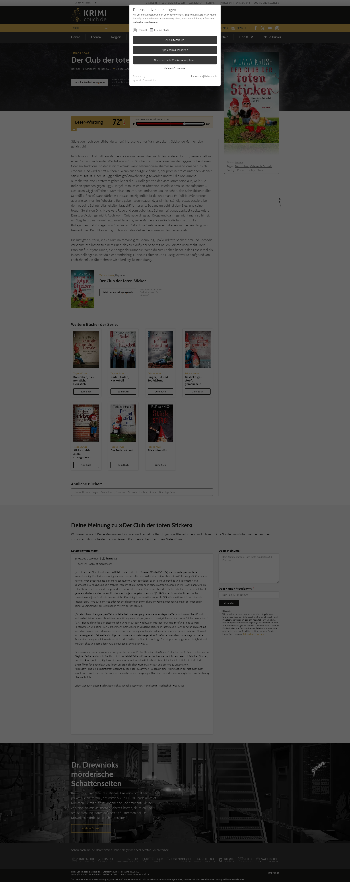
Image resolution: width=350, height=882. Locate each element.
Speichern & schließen (175, 50)
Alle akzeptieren (175, 40)
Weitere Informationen (175, 68)
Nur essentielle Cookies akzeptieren (175, 60)
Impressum (197, 76)
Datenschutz (210, 76)
